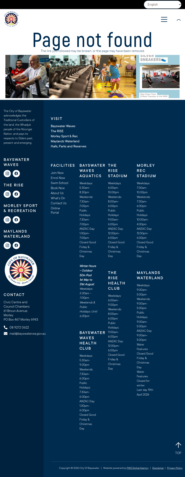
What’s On (58, 198)
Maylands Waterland (65, 141)
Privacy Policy (174, 468)
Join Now (57, 173)
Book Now (58, 188)
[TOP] (178, 445)
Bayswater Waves (63, 126)
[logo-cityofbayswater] (11, 19)
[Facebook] (16, 173)
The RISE (57, 131)
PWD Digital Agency (138, 468)
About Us (57, 193)
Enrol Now (58, 178)
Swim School (59, 183)
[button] (164, 19)
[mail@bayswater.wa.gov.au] (7, 333)
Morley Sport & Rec (64, 136)
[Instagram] (7, 173)
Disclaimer (158, 468)
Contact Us (58, 203)
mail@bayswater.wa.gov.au (28, 333)
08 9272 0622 (19, 327)
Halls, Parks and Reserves (68, 146)
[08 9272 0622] (7, 327)
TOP (178, 453)
